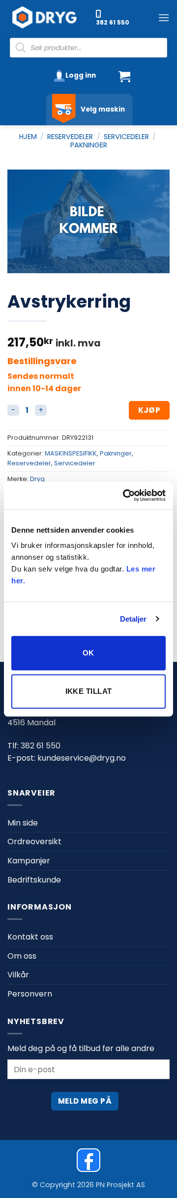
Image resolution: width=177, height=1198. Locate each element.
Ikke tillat (88, 691)
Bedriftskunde (34, 879)
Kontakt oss (30, 936)
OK (88, 653)
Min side (22, 822)
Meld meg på (85, 1101)
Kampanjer (28, 860)
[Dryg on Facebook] (88, 1160)
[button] (164, 17)
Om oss (21, 956)
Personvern (29, 993)
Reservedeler (70, 137)
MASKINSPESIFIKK (71, 453)
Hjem (28, 137)
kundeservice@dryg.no (81, 758)
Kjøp (149, 410)
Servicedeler (126, 137)
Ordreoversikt (34, 841)
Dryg (37, 479)
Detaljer (133, 619)
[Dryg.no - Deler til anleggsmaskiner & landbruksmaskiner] (49, 17)
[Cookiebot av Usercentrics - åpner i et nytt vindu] (125, 495)
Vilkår (18, 974)
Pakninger (88, 145)
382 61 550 (112, 22)
